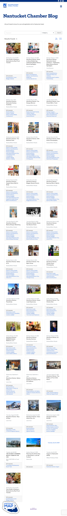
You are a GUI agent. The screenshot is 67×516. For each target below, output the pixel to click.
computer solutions (30, 352)
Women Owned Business (12, 149)
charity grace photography (52, 274)
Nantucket (10, 77)
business (56, 427)
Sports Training (9, 114)
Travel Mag (8, 465)
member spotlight (10, 314)
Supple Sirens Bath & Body (12, 199)
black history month (50, 273)
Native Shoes (9, 388)
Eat (7, 77)
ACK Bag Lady (29, 159)
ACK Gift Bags (29, 157)
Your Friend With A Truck (52, 113)
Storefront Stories (10, 112)
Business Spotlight (50, 431)
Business (38, 392)
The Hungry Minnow (31, 114)
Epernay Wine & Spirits (51, 200)
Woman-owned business (32, 76)
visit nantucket (9, 394)
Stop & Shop (8, 429)
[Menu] (61, 6)
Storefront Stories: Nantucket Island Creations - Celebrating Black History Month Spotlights (52, 62)
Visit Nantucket (15, 465)
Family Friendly (35, 112)
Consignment (9, 156)
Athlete (15, 114)
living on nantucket (10, 391)
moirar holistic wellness (11, 353)
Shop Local (54, 74)
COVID (13, 429)
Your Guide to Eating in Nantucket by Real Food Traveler (13, 61)
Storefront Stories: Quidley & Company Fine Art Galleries (33, 379)
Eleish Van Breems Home (32, 239)
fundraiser (55, 352)
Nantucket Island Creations (52, 77)
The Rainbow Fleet (10, 154)
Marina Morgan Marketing (12, 239)
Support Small (55, 394)
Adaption (53, 429)
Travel (14, 77)
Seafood (12, 78)
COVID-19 (15, 388)
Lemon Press (49, 239)
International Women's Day (12, 153)
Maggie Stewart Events (31, 200)
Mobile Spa (28, 77)
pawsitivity (16, 313)
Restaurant (28, 112)
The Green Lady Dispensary (32, 314)
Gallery (48, 392)
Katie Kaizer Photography (52, 159)
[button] (56, 38)
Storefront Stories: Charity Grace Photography (51, 263)
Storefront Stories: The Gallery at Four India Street (52, 377)
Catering (48, 76)
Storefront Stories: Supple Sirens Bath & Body (12, 183)
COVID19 (8, 431)
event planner (49, 352)
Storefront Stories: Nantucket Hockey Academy (11, 103)
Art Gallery (37, 391)
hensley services (30, 350)
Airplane (52, 427)
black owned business (51, 277)
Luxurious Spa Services (31, 78)
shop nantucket (9, 392)
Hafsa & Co (8, 277)
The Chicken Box (50, 314)
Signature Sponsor (15, 431)
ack (14, 392)
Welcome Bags (36, 157)
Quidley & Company (31, 392)
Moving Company (50, 112)
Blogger (8, 78)
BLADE (48, 427)
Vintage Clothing (10, 157)
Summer (53, 466)
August (57, 466)
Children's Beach (30, 113)
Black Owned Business (31, 74)
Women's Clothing (10, 159)
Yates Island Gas (30, 429)
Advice (28, 394)
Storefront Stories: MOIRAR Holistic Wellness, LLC (11, 339)
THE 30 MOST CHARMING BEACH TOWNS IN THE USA (13, 455)
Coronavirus (9, 389)
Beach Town (9, 466)
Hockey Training (10, 113)
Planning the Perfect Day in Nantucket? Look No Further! (33, 455)
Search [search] (59, 32)
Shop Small (48, 74)
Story (56, 425)
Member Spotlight (10, 151)
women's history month (51, 349)
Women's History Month (11, 147)
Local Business (9, 116)
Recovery (48, 429)
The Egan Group (30, 277)
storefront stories (50, 276)
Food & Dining (49, 78)
